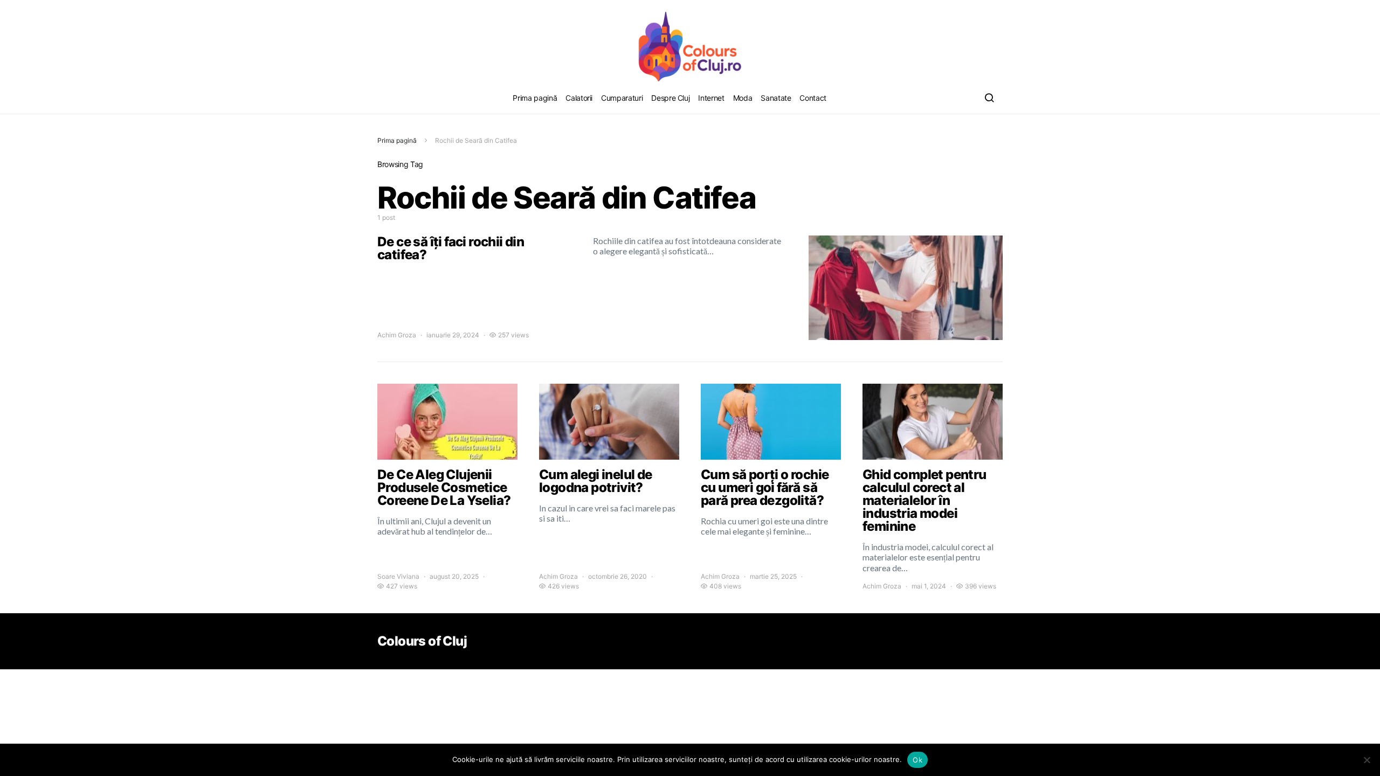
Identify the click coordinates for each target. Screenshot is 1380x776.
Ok (917, 760)
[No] (1366, 759)
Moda (743, 97)
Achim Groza (396, 335)
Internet (711, 97)
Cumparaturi (622, 97)
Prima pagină (535, 97)
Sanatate (776, 97)
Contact (812, 97)
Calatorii (578, 97)
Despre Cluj (670, 97)
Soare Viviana (398, 576)
